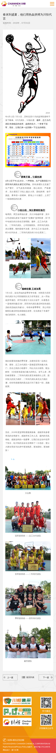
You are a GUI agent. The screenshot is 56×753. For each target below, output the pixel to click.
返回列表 (30, 677)
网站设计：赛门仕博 (10, 750)
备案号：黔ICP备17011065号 (38, 747)
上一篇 (10, 677)
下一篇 (46, 677)
